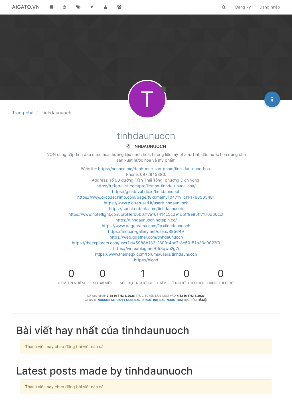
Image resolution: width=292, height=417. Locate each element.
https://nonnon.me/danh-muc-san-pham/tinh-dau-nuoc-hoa (154, 168)
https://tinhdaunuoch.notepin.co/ (146, 219)
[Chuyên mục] (51, 7)
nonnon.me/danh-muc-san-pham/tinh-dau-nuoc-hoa (140, 300)
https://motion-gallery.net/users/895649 (146, 231)
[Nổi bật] (92, 7)
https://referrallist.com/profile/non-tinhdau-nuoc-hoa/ (146, 185)
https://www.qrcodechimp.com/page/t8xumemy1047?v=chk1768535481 (146, 197)
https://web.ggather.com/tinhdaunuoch (146, 237)
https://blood (146, 259)
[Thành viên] (105, 7)
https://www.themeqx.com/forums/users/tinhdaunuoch (146, 254)
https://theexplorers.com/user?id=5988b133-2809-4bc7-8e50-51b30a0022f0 (146, 242)
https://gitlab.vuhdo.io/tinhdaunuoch (146, 191)
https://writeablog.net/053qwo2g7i (146, 248)
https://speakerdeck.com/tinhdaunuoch (146, 208)
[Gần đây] (64, 7)
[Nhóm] (119, 7)
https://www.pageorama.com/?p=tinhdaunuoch (146, 225)
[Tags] (78, 7)
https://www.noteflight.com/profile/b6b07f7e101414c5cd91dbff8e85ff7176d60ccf (146, 214)
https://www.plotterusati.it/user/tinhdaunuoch (146, 202)
